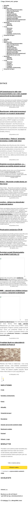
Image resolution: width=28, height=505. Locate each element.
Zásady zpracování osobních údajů (11, 424)
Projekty (9, 32)
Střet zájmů (10, 12)
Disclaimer (4, 419)
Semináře (7, 22)
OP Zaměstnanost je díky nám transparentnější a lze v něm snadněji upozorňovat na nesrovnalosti (13, 94)
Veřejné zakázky (12, 14)
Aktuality (6, 5)
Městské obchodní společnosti (16, 19)
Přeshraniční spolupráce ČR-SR (11, 230)
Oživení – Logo (5, 439)
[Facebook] (2, 482)
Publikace (10, 31)
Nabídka (9, 24)
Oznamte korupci (9, 35)
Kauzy (5, 7)
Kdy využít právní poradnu (14, 10)
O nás (5, 26)
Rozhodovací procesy (13, 21)
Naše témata (8, 8)
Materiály (9, 25)
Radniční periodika (12, 18)
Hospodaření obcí (12, 15)
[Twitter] (7, 482)
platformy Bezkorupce (7, 322)
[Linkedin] (11, 482)
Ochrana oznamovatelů (14, 17)
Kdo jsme (9, 28)
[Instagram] (19, 482)
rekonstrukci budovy (6, 214)
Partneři (9, 29)
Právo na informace (13, 11)
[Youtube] (15, 482)
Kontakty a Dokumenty (14, 34)
